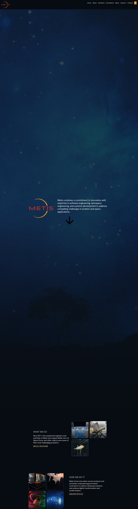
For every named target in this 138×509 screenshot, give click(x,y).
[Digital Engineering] (55, 499)
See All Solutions (40, 446)
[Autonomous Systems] (55, 481)
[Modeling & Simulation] (98, 429)
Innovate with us (76, 494)
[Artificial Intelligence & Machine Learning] (37, 481)
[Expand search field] (135, 2)
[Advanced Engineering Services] (80, 429)
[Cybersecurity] (37, 499)
